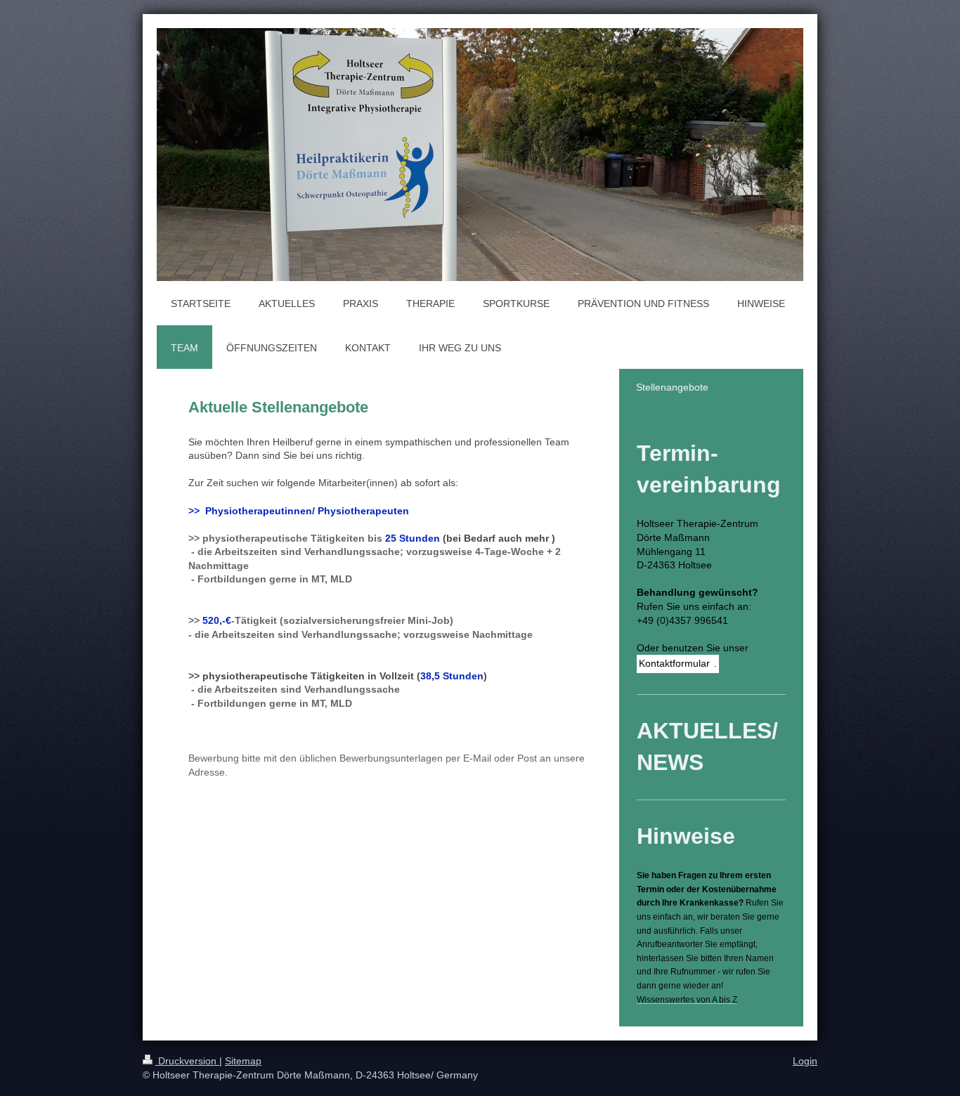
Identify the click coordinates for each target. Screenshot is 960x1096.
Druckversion (187, 1060)
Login (805, 1060)
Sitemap (243, 1060)
